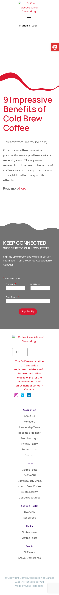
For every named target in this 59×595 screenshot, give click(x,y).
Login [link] (34, 25)
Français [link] (24, 25)
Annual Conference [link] (29, 558)
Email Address (12, 296)
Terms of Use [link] (29, 449)
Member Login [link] (29, 438)
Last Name (35, 284)
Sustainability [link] (29, 492)
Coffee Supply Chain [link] (29, 481)
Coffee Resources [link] (29, 497)
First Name (11, 284)
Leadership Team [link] (29, 427)
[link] (55, 47)
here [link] (22, 188)
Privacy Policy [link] (29, 444)
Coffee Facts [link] (29, 469)
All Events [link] (29, 552)
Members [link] (29, 421)
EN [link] (17, 352)
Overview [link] (29, 512)
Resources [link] (29, 517)
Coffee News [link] (29, 532)
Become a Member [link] (29, 432)
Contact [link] (29, 455)
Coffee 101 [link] (29, 475)
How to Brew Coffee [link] (29, 486)
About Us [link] (29, 416)
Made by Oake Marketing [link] (29, 585)
